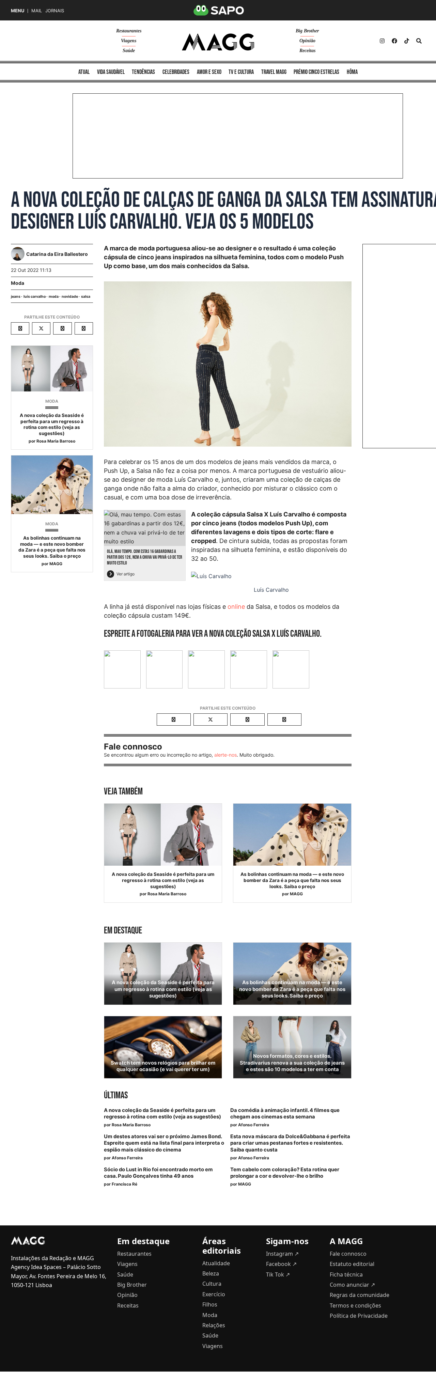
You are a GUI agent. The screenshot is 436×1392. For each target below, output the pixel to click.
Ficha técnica (346, 1274)
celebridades (175, 72)
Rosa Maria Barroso (55, 441)
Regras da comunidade (359, 1295)
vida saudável (111, 72)
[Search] (419, 41)
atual (84, 72)
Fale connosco (348, 1253)
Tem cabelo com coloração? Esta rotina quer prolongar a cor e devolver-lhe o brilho (284, 1172)
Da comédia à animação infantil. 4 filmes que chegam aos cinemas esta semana (285, 1113)
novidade (70, 296)
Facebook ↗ (281, 1264)
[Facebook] (394, 41)
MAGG (55, 563)
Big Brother (307, 30)
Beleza (210, 1273)
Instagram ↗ (282, 1253)
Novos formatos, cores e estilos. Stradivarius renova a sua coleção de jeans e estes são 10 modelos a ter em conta (292, 1062)
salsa (85, 296)
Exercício (213, 1294)
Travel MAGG (273, 72)
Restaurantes (128, 30)
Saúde (129, 50)
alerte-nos (225, 755)
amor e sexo (209, 72)
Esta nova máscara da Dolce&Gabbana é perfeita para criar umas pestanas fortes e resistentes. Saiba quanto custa (290, 1143)
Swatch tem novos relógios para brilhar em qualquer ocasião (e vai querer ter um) (163, 1066)
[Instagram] (382, 41)
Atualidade (216, 1263)
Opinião (307, 40)
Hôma (352, 72)
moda (54, 296)
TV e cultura (241, 72)
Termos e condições (355, 1305)
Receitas (307, 50)
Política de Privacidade (359, 1315)
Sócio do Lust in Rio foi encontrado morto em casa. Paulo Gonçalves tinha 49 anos (158, 1172)
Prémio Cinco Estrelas (316, 72)
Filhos (209, 1304)
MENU (17, 11)
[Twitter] (407, 41)
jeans (15, 296)
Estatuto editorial (352, 1264)
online (236, 606)
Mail (36, 11)
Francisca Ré (124, 1184)
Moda (17, 283)
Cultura (211, 1283)
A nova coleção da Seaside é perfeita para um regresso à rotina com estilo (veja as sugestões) (52, 424)
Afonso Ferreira (253, 1124)
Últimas (116, 1095)
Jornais (54, 11)
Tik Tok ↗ (278, 1274)
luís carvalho (35, 296)
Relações (213, 1325)
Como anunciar (352, 1284)
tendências (143, 72)
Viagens (128, 40)
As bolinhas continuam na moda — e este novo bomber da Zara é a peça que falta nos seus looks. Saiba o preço (51, 547)
